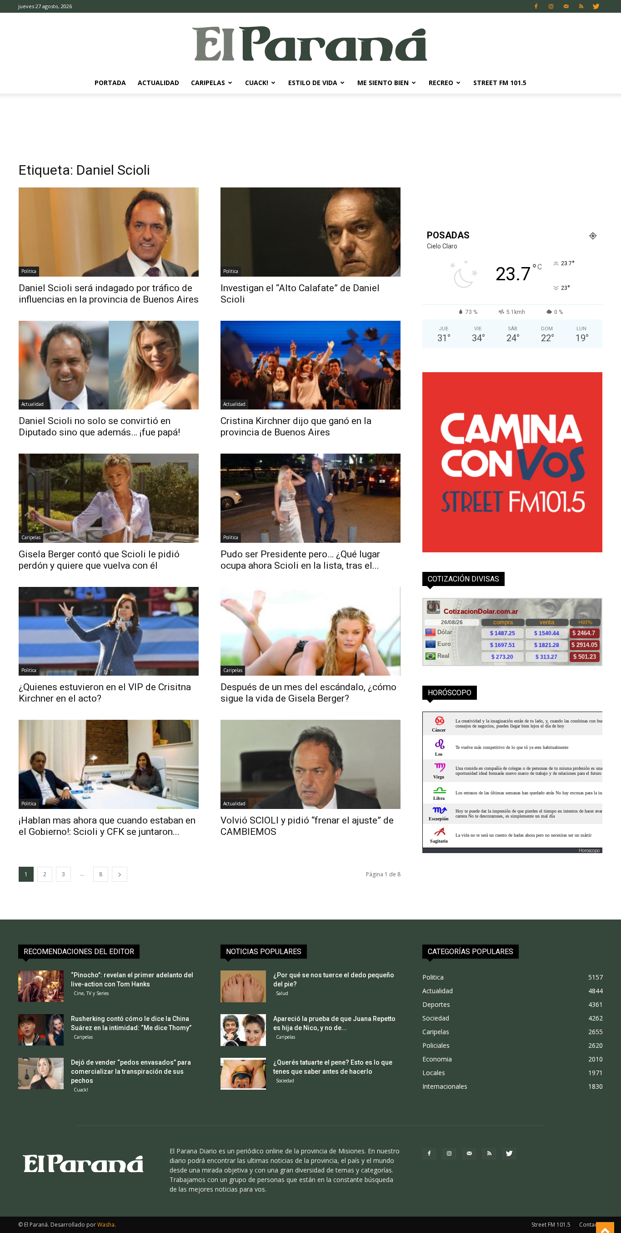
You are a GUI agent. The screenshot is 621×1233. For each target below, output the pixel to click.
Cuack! (256, 82)
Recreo (441, 82)
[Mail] (566, 6)
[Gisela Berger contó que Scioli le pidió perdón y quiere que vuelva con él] (109, 498)
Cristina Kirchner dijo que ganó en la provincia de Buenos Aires (295, 426)
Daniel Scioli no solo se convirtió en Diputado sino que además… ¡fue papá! (99, 426)
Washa (106, 1224)
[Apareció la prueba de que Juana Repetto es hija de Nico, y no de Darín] (243, 1030)
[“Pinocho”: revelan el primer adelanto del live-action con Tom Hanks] (41, 986)
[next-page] (119, 874)
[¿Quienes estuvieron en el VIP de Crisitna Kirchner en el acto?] (109, 631)
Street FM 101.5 (499, 82)
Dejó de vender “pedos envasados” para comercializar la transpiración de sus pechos (131, 1071)
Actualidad (158, 82)
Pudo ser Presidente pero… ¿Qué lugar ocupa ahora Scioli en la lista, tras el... (300, 560)
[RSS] (581, 6)
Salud (282, 993)
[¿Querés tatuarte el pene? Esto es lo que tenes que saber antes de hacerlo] (243, 1074)
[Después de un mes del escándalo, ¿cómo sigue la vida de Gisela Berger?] (310, 631)
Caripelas (208, 82)
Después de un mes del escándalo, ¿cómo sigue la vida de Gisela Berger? (308, 693)
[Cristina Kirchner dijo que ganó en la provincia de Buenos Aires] (310, 365)
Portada (110, 82)
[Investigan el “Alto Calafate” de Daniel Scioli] (310, 232)
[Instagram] (551, 6)
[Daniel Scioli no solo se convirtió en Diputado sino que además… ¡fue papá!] (109, 365)
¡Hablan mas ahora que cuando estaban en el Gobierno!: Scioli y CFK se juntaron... (107, 826)
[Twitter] (596, 6)
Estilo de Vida (312, 82)
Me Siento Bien (383, 82)
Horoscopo (589, 850)
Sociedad (285, 1080)
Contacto (591, 1224)
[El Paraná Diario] (310, 43)
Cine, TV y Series (91, 993)
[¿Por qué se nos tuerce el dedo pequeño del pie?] (243, 986)
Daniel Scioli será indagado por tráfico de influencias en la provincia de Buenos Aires (109, 294)
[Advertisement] (310, 125)
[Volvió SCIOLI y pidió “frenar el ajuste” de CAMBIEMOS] (310, 764)
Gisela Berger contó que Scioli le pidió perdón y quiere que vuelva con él (99, 560)
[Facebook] (536, 6)
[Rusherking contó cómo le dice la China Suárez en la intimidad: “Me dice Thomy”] (41, 1030)
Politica (28, 271)
